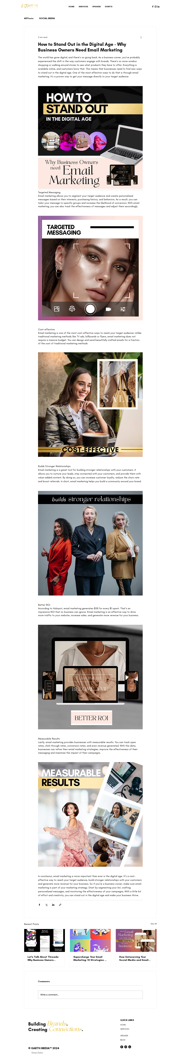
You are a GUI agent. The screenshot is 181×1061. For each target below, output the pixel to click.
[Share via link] (60, 904)
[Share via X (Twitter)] (46, 904)
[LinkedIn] (158, 6)
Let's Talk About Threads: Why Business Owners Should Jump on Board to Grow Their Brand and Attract (43, 958)
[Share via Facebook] (39, 904)
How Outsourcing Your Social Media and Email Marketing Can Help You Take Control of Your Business (134, 958)
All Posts (29, 18)
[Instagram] (155, 6)
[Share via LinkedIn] (53, 904)
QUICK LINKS (127, 1020)
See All (154, 924)
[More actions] (141, 37)
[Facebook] (152, 6)
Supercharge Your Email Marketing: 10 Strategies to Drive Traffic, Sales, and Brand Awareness (90, 958)
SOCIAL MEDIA (47, 18)
